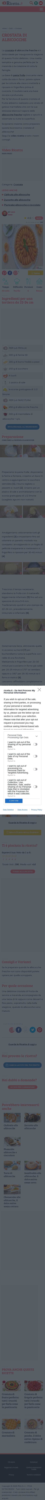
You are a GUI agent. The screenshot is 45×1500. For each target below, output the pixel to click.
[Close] (40, 690)
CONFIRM (13, 801)
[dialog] (22, 750)
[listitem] (22, 736)
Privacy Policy (36, 810)
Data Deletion (8, 810)
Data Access (22, 810)
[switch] (35, 744)
